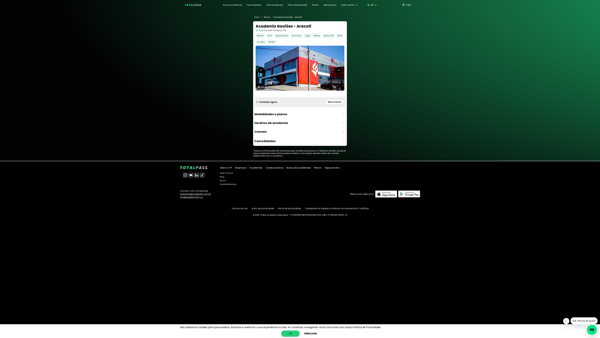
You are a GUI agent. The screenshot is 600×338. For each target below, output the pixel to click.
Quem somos (347, 5)
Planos (315, 5)
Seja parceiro (330, 5)
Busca (267, 17)
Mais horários (334, 102)
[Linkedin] (196, 175)
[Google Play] (409, 194)
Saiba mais (310, 333)
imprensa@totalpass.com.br (195, 194)
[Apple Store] (386, 194)
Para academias (275, 5)
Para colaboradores (297, 5)
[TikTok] (202, 175)
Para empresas (254, 5)
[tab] (295, 94)
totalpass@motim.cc (191, 197)
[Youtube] (191, 175)
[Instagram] (185, 175)
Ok (290, 333)
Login (408, 4)
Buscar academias (232, 5)
